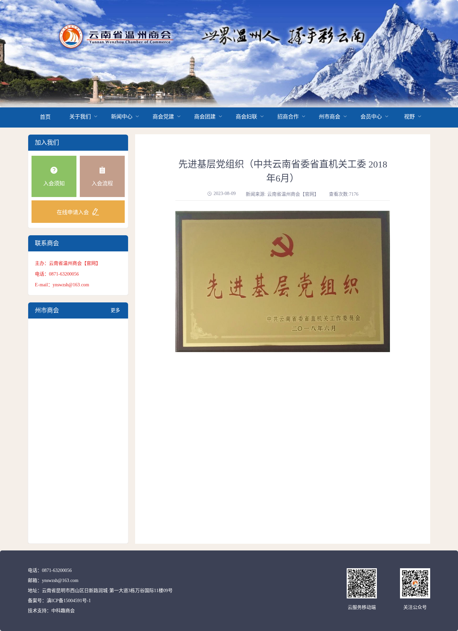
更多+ (115, 313)
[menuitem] (45, 117)
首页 (45, 117)
